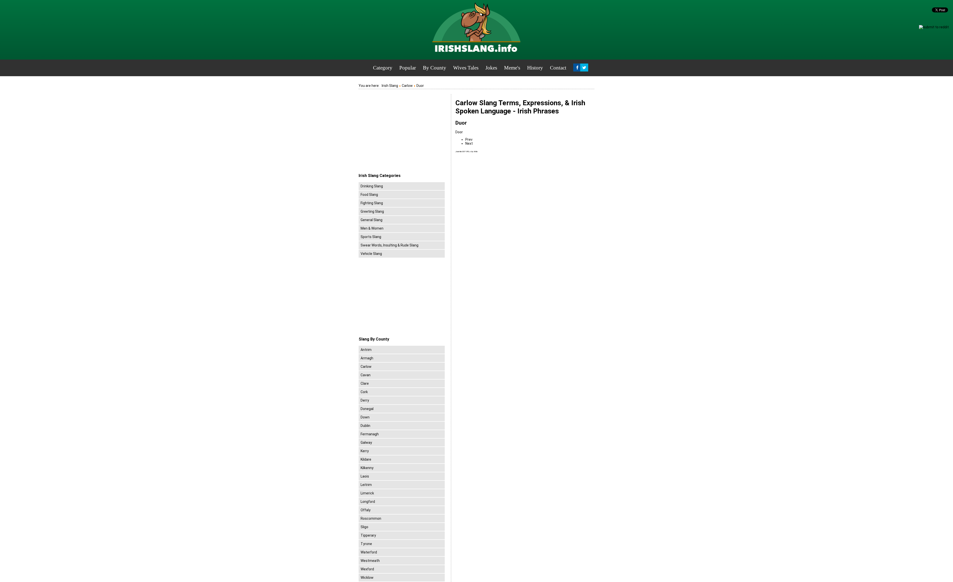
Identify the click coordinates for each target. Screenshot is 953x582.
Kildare (366, 459)
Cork (364, 392)
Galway (366, 443)
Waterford (369, 552)
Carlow (366, 367)
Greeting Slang (372, 211)
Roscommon (371, 518)
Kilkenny (367, 468)
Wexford (367, 569)
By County (434, 68)
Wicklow (367, 578)
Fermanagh (370, 434)
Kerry (365, 451)
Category (382, 68)
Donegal (367, 409)
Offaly (366, 510)
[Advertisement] (400, 134)
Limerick (367, 493)
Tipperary (368, 535)
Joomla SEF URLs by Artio (466, 151)
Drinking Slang (372, 186)
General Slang (371, 220)
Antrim (366, 350)
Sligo (364, 527)
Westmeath (370, 561)
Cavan (366, 375)
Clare (365, 383)
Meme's (512, 68)
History (535, 68)
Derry (365, 400)
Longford (368, 502)
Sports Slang (371, 237)
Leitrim (366, 485)
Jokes (491, 68)
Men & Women (372, 228)
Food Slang (369, 195)
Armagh (367, 358)
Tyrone (366, 544)
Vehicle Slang (371, 254)
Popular (407, 68)
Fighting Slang (372, 203)
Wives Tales (465, 68)
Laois (365, 476)
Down (365, 417)
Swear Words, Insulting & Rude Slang (389, 245)
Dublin (365, 426)
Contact (558, 68)
